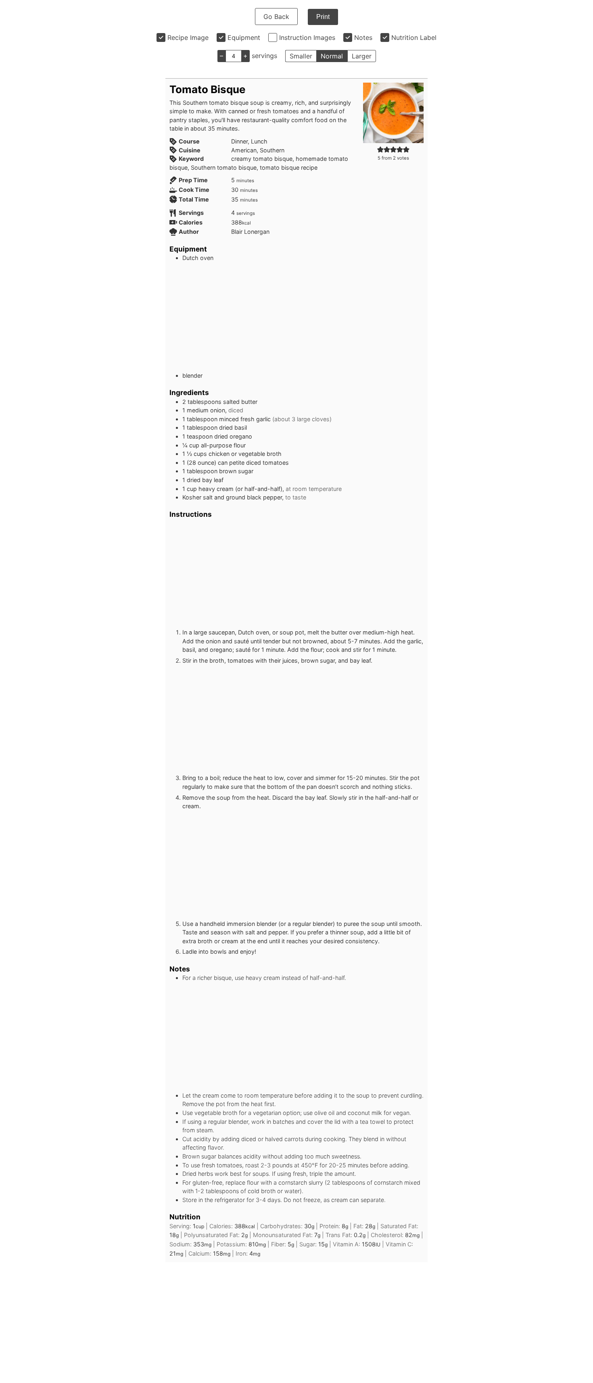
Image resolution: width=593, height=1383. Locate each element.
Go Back (276, 16)
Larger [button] (362, 56)
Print (323, 16)
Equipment (244, 37)
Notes (363, 37)
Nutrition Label (413, 37)
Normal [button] (332, 56)
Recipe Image (188, 37)
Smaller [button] (301, 56)
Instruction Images (307, 37)
